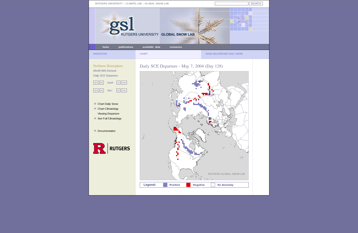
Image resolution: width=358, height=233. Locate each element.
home (106, 47)
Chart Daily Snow (108, 103)
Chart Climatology (108, 108)
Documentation (106, 130)
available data (151, 47)
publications (126, 47)
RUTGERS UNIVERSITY (109, 3)
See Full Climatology (110, 118)
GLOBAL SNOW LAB (157, 3)
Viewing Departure (108, 113)
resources (176, 47)
